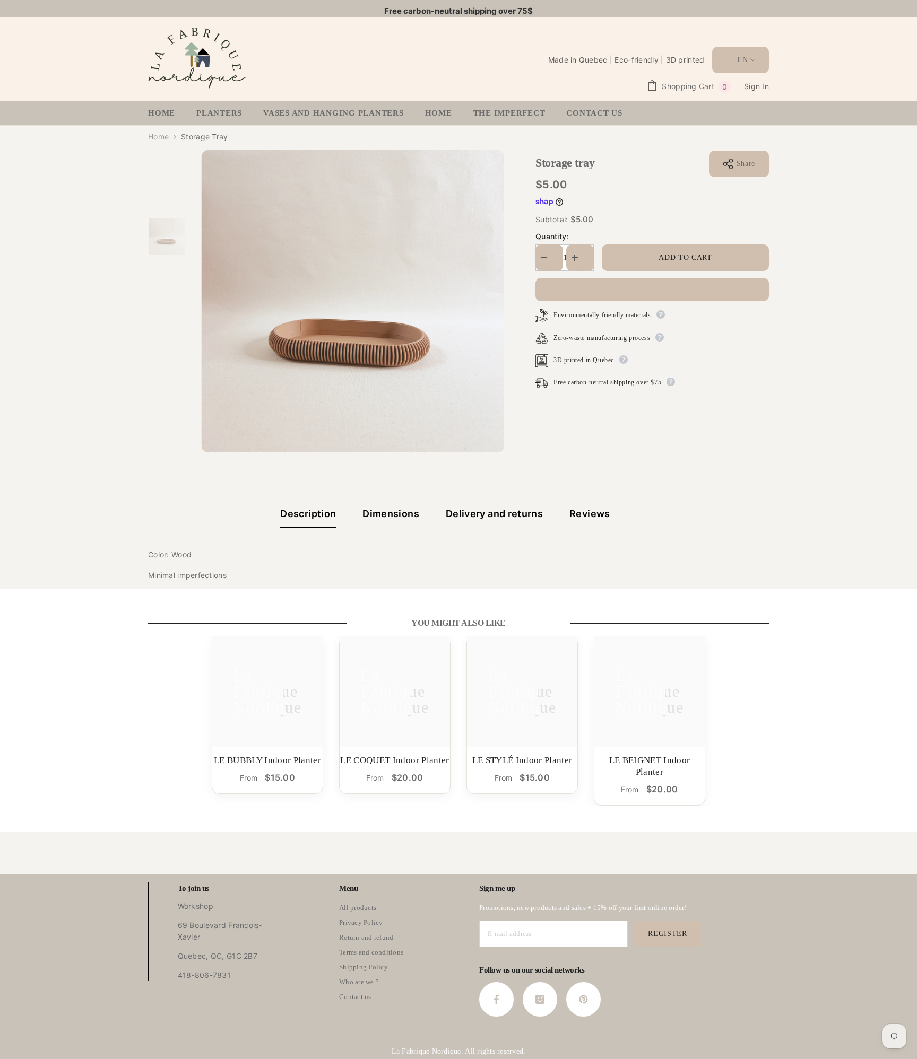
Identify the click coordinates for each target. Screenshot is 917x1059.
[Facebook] (496, 999)
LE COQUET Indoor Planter (394, 760)
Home (158, 136)
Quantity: (552, 236)
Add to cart (685, 257)
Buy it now (652, 289)
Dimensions (390, 513)
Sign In (756, 86)
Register (667, 934)
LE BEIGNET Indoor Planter (649, 766)
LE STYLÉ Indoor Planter (522, 760)
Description (308, 513)
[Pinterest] (583, 999)
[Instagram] (540, 999)
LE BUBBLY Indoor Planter (267, 760)
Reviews (589, 513)
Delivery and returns (494, 513)
